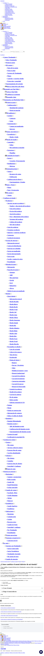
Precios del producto (16, 211)
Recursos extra (11, 522)
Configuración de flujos (14, 179)
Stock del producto (15, 214)
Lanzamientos (5, 16)
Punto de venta (11, 469)
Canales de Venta (12, 524)
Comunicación (11, 516)
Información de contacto (14, 413)
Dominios (9, 418)
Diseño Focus (13, 338)
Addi (11, 275)
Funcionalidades (9, 640)
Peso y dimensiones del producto (19, 216)
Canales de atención (12, 559)
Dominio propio (12, 423)
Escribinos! (2, 54)
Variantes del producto (16, 219)
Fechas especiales (12, 487)
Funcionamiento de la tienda (14, 84)
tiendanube (2, 0)
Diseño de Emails (11, 139)
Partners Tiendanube (8, 15)
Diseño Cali (13, 312)
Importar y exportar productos (16, 232)
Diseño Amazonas (15, 320)
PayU (11, 283)
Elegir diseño (11, 296)
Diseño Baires (14, 304)
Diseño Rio (13, 325)
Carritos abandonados (13, 453)
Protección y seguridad (14, 81)
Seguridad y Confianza (14, 466)
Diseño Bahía (13, 331)
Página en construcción (14, 410)
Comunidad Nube (10, 645)
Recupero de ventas (15, 174)
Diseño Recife (14, 307)
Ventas (9, 171)
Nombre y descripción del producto (20, 206)
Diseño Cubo (13, 333)
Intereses (12, 129)
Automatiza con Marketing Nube (11, 6)
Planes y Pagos (10, 185)
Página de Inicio (14, 360)
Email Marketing (12, 485)
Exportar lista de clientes (14, 463)
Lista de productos (12, 227)
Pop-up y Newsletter (18, 365)
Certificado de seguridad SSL (16, 437)
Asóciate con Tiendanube (13, 546)
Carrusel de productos (18, 376)
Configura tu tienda (8, 4)
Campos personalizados (16, 126)
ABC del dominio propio (17, 426)
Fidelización (13, 177)
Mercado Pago (14, 277)
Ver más (5, 543)
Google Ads (10, 482)
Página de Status (16, 645)
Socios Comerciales (13, 548)
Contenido (10, 142)
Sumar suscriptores (12, 131)
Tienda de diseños (15, 640)
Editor (11, 145)
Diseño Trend (13, 341)
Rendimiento (11, 163)
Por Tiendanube (12, 530)
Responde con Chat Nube (9, 5)
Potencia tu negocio (9, 471)
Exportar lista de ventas (14, 450)
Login (4, 21)
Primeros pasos (10, 62)
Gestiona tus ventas (8, 8)
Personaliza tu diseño (9, 38)
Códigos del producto (16, 222)
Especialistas (7, 20)
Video (13, 368)
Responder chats (11, 97)
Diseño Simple (14, 323)
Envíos (9, 158)
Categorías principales (18, 381)
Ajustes (9, 195)
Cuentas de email (12, 434)
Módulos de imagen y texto (20, 370)
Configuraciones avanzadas (10, 13)
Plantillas (12, 153)
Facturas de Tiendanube (14, 73)
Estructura (10, 150)
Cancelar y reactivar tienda (15, 78)
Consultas (10, 461)
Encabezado (13, 357)
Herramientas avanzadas (17, 147)
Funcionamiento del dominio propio (20, 431)
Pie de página (14, 397)
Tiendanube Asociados (13, 554)
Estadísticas (9, 503)
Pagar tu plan (11, 70)
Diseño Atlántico (14, 328)
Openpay (12, 272)
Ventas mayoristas (11, 535)
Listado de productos (16, 389)
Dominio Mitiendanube (14, 421)
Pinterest (10, 501)
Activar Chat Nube (12, 92)
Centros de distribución (14, 246)
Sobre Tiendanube (11, 60)
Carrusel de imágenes (18, 378)
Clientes (8, 455)
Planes (9, 76)
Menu (3, 29)
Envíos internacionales (14, 254)
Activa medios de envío (9, 12)
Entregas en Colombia (13, 248)
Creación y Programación (17, 161)
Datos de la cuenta (12, 68)
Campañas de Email (13, 155)
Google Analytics (12, 506)
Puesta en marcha (15, 110)
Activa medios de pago (9, 39)
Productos (9, 200)
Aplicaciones (9, 511)
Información (11, 267)
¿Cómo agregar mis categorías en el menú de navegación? (10, 611)
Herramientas (5, 17)
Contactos (12, 118)
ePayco (12, 288)
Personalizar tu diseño (13, 346)
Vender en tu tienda (30, 640)
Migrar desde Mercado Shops (15, 86)
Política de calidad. (21, 652)
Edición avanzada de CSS (17, 402)
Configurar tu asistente (13, 94)
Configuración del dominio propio (20, 429)
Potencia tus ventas (8, 14)
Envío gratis (10, 256)
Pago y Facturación (13, 190)
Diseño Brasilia (14, 301)
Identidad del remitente (16, 108)
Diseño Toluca (14, 317)
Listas (11, 121)
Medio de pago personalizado (16, 291)
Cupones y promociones (14, 477)
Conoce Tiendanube (8, 3)
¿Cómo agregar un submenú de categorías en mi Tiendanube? (11, 619)
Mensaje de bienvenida (18, 386)
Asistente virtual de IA (13, 538)
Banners (14, 362)
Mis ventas (10, 445)
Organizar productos (13, 230)
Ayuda (5, 645)
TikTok (9, 498)
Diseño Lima (13, 315)
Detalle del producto (16, 392)
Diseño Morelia (14, 344)
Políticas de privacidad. (14, 652)
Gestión (9, 115)
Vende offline (7, 7)
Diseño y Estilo (14, 137)
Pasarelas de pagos (12, 269)
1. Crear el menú (6, 626)
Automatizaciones (12, 169)
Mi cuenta (9, 65)
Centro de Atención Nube (5, 561)
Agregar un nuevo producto (15, 203)
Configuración (11, 105)
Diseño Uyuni (13, 309)
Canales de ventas (11, 490)
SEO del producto (15, 224)
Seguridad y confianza (13, 527)
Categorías (5, 2)
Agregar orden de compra (15, 447)
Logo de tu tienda (15, 349)
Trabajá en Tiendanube (4, 644)
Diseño (8, 293)
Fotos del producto (15, 208)
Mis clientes (10, 458)
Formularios (11, 134)
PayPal (12, 280)
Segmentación (11, 123)
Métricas (12, 166)
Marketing (9, 474)
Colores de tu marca (16, 352)
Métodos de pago (11, 264)
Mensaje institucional (18, 373)
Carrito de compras (15, 394)
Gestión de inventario (13, 238)
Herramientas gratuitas (9, 18)
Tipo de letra (13, 354)
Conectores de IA (12, 540)
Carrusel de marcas (17, 384)
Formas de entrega (11, 240)
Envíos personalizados (13, 251)
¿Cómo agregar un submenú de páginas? (7, 607)
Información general (13, 243)
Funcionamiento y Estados (17, 182)
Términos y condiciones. (4, 652)
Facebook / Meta (12, 493)
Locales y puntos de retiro (15, 259)
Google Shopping (12, 495)
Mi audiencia (10, 113)
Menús (9, 408)
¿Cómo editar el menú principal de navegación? (9, 615)
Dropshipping (11, 262)
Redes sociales (14, 400)
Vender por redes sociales (38, 640)
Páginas (9, 405)
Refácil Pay (13, 285)
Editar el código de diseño (15, 416)
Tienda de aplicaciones (9, 19)
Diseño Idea (13, 336)
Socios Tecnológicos (13, 551)
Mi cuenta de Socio (13, 556)
